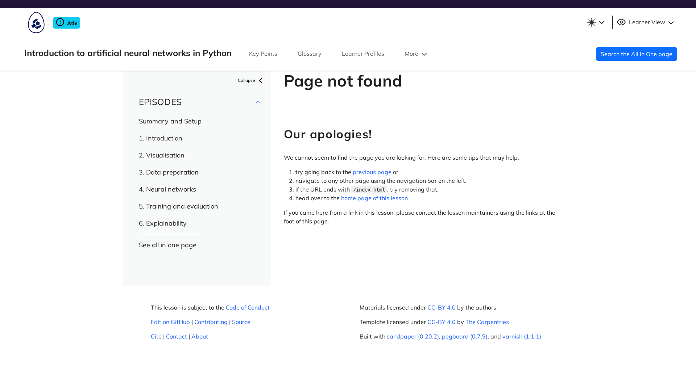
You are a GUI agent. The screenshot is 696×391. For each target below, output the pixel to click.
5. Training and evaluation (178, 206)
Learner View (647, 22)
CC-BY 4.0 (441, 307)
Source (241, 321)
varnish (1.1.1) (521, 336)
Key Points (263, 53)
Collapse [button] (247, 80)
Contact (176, 336)
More (412, 53)
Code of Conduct (248, 307)
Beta (71, 22)
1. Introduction (160, 138)
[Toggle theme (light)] (595, 22)
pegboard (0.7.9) (465, 336)
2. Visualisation (162, 155)
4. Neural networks (167, 189)
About (199, 336)
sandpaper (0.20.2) (413, 336)
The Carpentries (487, 321)
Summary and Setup (170, 121)
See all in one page (167, 245)
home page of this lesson (374, 198)
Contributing (211, 321)
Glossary (310, 53)
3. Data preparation (169, 172)
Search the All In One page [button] (636, 54)
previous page (372, 172)
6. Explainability (163, 223)
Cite (156, 336)
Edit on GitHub (170, 321)
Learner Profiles (363, 53)
